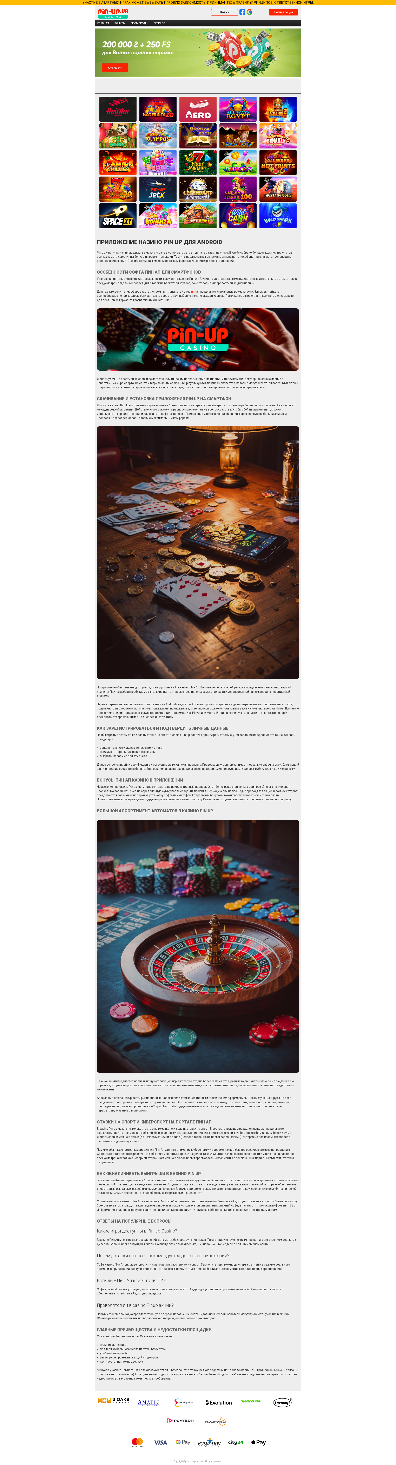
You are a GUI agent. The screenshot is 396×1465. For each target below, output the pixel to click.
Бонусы (119, 23)
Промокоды (139, 23)
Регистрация (283, 12)
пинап (195, 291)
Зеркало (159, 23)
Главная (103, 23)
